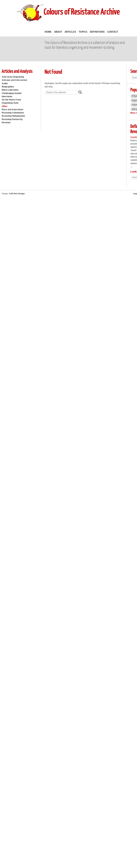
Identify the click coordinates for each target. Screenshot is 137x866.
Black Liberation (10, 90)
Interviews (7, 96)
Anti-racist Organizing (13, 77)
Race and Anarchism (12, 109)
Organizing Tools (10, 103)
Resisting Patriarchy (12, 119)
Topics (83, 32)
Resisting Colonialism (13, 112)
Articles (70, 32)
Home (48, 32)
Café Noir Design (17, 193)
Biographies (8, 86)
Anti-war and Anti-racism (14, 80)
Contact (112, 32)
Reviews (6, 122)
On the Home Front (11, 99)
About (58, 32)
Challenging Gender (12, 93)
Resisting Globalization (13, 116)
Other (4, 106)
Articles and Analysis (17, 71)
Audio (5, 83)
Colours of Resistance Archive (82, 11)
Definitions (97, 32)
